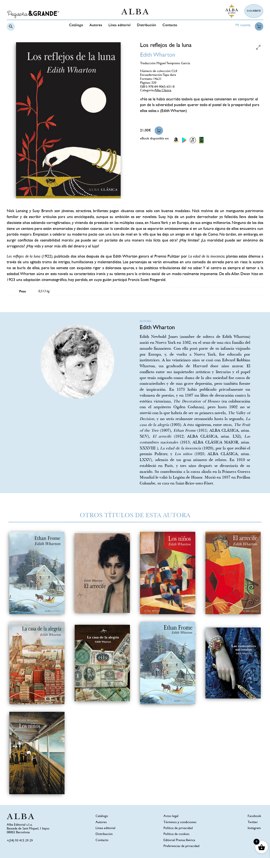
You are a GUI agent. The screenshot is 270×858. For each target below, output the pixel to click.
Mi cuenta (243, 25)
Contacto (169, 25)
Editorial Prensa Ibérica (179, 840)
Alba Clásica (162, 90)
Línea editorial (119, 25)
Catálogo (76, 25)
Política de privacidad (178, 828)
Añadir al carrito (159, 130)
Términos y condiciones (179, 822)
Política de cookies (176, 834)
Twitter (253, 822)
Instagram (254, 828)
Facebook (254, 816)
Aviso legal (170, 816)
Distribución (146, 25)
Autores (95, 25)
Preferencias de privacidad (181, 846)
